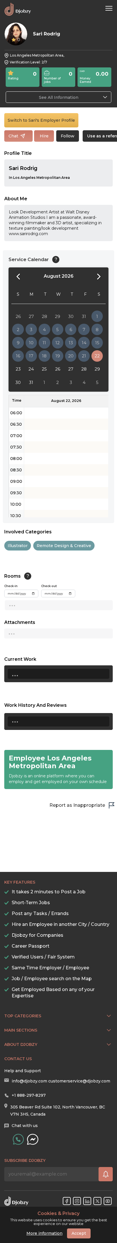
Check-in (11, 586)
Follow (67, 136)
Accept (79, 1233)
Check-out (49, 586)
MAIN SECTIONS (20, 1030)
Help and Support (22, 1070)
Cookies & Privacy (58, 1213)
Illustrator (18, 545)
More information (44, 1233)
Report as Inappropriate (77, 805)
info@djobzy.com (29, 1081)
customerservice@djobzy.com (79, 1081)
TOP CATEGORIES (22, 1015)
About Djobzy (20, 1044)
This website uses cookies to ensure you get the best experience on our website (58, 1218)
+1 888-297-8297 (29, 1095)
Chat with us (25, 1126)
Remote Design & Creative (64, 545)
